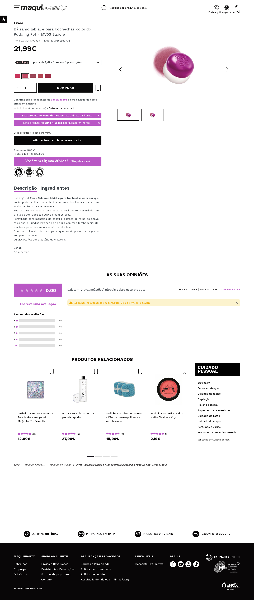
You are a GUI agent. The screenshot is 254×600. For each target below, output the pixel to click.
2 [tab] (98, 456)
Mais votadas (188, 289)
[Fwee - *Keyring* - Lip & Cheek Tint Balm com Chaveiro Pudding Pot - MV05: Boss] (33, 76)
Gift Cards (20, 574)
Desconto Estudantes (149, 564)
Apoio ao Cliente (54, 556)
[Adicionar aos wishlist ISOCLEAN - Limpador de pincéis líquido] (80, 371)
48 (64, 99)
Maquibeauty (24, 556)
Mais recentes (230, 289)
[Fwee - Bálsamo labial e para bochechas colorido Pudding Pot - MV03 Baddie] (25, 76)
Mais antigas (209, 289)
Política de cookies (93, 574)
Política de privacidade (96, 569)
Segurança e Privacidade (100, 556)
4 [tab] (114, 456)
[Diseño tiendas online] (231, 585)
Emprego (20, 569)
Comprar (36, 445)
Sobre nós (20, 564)
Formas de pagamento (56, 574)
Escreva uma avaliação (38, 304)
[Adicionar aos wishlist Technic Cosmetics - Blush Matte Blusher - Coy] (168, 371)
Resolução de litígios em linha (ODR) (105, 579)
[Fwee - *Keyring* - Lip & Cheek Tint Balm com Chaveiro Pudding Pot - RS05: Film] (40, 76)
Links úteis (144, 556)
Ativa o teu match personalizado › (57, 140)
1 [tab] (90, 456)
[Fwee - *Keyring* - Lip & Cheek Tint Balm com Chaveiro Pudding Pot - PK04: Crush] (17, 76)
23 (52, 99)
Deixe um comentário (62, 108)
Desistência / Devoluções (57, 569)
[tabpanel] (174, 64)
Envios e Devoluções (54, 564)
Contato (46, 579)
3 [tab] (106, 456)
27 (57, 99)
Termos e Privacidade (95, 564)
